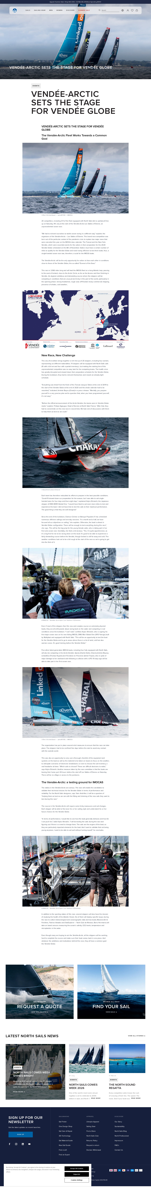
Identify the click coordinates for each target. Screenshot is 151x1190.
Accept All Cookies (76, 1169)
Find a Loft (63, 1150)
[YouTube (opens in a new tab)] (29, 1144)
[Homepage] (14, 10)
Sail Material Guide (66, 1141)
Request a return (92, 1145)
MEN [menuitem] (51, 10)
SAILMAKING (64, 1116)
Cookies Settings (76, 1180)
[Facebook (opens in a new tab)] (9, 1144)
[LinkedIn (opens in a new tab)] (23, 1144)
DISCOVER (119, 1116)
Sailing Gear (90, 1126)
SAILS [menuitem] (28, 10)
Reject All (76, 1174)
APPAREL (90, 1116)
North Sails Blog (121, 1131)
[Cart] (136, 10)
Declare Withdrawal (93, 1150)
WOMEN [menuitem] (60, 10)
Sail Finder (63, 1122)
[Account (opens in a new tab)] (127, 10)
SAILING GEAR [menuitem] (40, 10)
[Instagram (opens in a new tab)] (16, 1144)
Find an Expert (64, 1155)
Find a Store (91, 1131)
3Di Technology (65, 1136)
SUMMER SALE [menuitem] (84, 10)
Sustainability (119, 1126)
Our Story (118, 1122)
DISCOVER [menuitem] (70, 10)
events (36, 86)
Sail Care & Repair (65, 1131)
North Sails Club (92, 1136)
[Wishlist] (132, 10)
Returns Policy (91, 1141)
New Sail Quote (65, 1145)
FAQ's (117, 1145)
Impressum (119, 1141)
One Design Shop (65, 1126)
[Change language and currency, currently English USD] (122, 10)
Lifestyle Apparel (92, 1122)
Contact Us (119, 1150)
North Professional (122, 1136)
